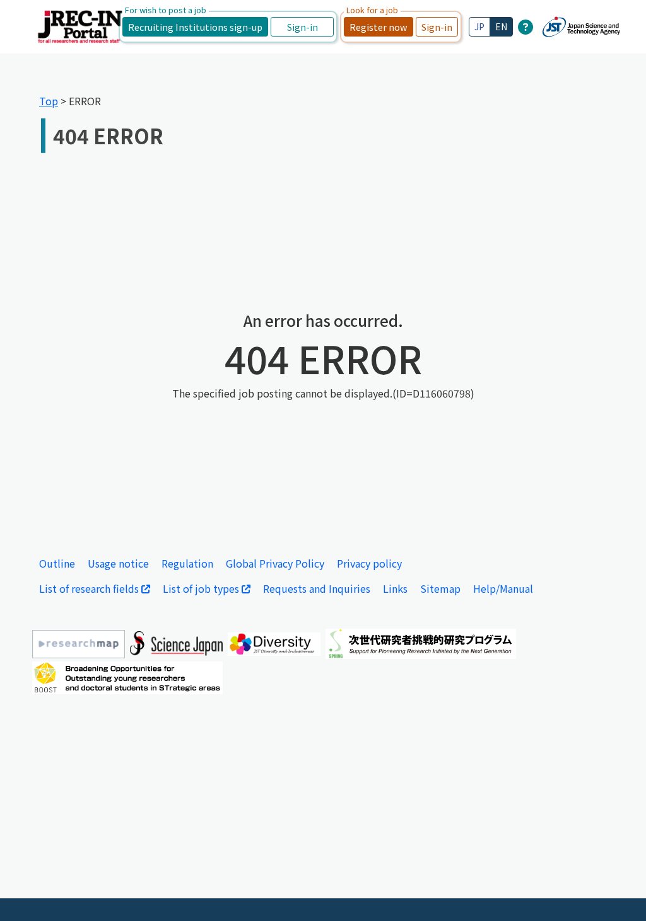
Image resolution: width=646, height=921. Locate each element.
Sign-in (302, 26)
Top (48, 100)
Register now (378, 26)
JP (479, 26)
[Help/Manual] (525, 26)
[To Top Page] (618, 893)
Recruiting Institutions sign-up (195, 26)
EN (501, 26)
